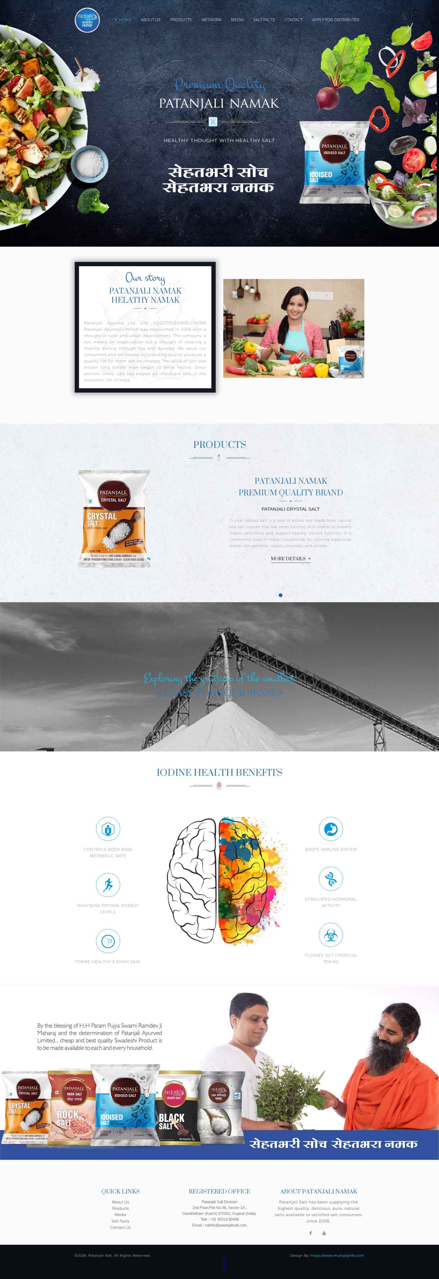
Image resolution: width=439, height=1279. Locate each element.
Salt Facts (264, 19)
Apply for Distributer (335, 19)
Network (211, 19)
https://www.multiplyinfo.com (337, 1255)
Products (181, 19)
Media (237, 19)
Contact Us (120, 1227)
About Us (151, 19)
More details (359, 577)
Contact (294, 19)
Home (125, 19)
